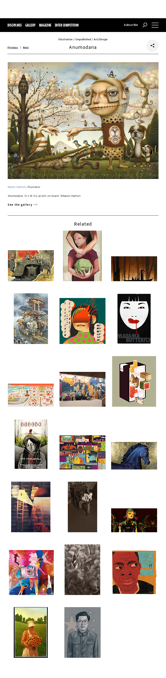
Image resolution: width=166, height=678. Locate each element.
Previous (12, 47)
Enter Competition (67, 25)
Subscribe (131, 25)
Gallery (30, 25)
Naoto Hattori (17, 187)
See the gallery (20, 205)
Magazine (45, 25)
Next (26, 47)
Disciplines (14, 25)
